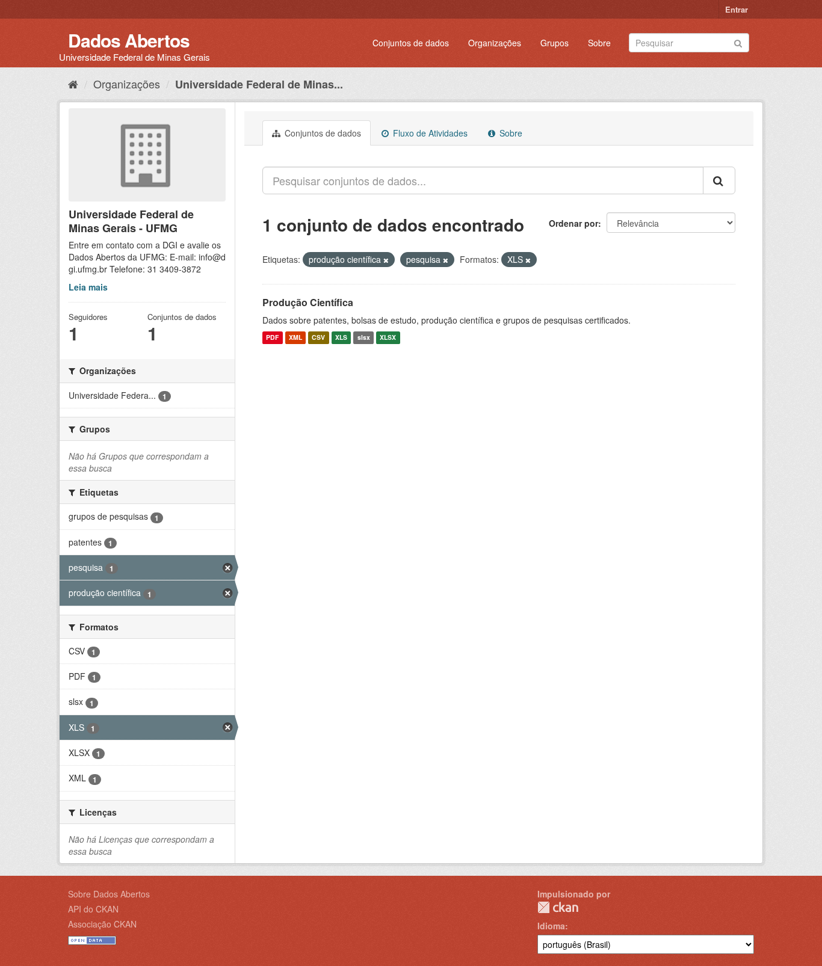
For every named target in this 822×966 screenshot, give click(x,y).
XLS (341, 337)
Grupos (554, 43)
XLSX (388, 337)
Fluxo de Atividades (429, 133)
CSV (318, 337)
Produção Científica (307, 302)
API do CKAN (93, 909)
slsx (363, 337)
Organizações (494, 43)
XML (295, 337)
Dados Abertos (129, 40)
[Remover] (386, 260)
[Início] (73, 83)
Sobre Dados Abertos (109, 894)
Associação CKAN (102, 924)
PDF (272, 337)
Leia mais (88, 287)
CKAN (557, 907)
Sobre (599, 43)
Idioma (551, 926)
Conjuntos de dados (410, 43)
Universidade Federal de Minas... (259, 84)
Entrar (736, 9)
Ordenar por (573, 223)
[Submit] (738, 42)
